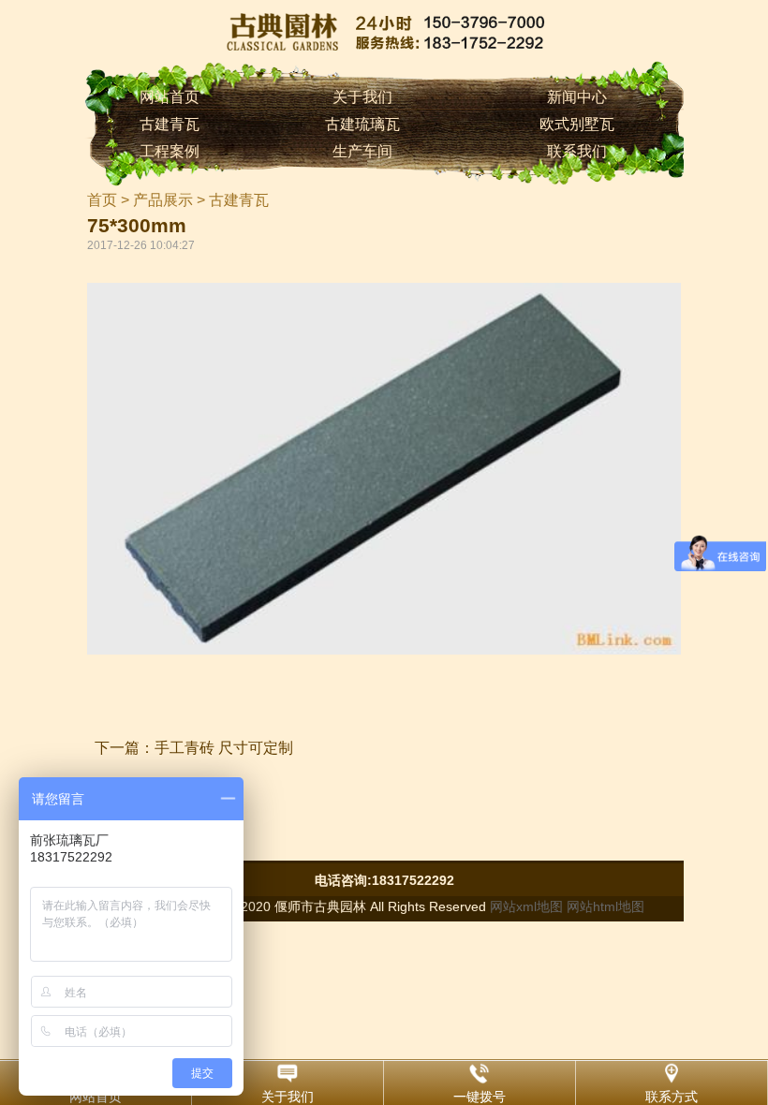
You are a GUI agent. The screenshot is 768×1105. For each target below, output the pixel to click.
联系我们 (577, 151)
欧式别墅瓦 (576, 124)
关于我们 (362, 97)
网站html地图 (605, 906)
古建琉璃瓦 (362, 124)
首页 (102, 200)
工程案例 (169, 151)
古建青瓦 (169, 124)
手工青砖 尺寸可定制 (224, 748)
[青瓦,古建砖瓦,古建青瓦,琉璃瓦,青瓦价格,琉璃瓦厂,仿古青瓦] (384, 30)
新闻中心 (577, 97)
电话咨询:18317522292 (384, 880)
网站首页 (169, 97)
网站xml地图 (526, 906)
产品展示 (163, 200)
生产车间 (362, 151)
